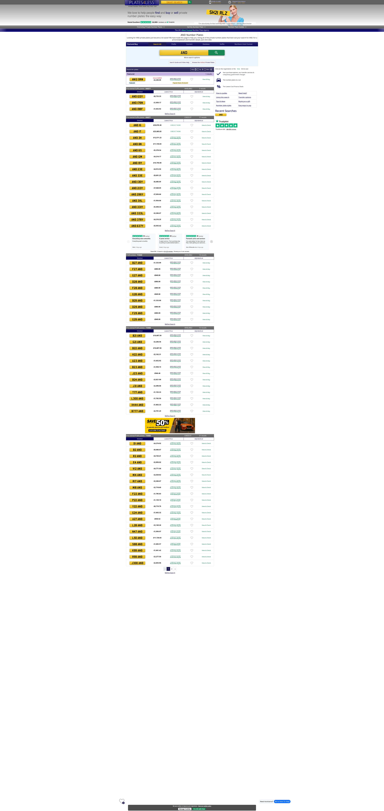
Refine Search (170, 114)
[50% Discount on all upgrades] (170, 425)
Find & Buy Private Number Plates (149, 27)
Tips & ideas (220, 101)
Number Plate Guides (236, 27)
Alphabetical (199, 92)
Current (189, 44)
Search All (157, 44)
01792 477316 (216, 3)
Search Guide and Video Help (179, 62)
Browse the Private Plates (203, 62)
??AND (139, 255)
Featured (132, 83)
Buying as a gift (244, 101)
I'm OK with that (199, 809)
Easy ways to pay (244, 105)
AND (221, 114)
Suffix (222, 44)
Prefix (174, 44)
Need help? (242, 93)
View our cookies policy (204, 806)
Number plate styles (223, 105)
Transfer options (244, 97)
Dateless (206, 44)
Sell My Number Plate (195, 27)
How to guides (221, 93)
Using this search (222, 97)
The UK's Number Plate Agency (192, 30)
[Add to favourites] (192, 79)
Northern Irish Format (243, 44)
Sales (234, 3)
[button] (163, 27)
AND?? (148, 88)
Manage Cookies (184, 809)
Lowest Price (168, 92)
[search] (190, 2)
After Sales (241, 3)
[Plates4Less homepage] (141, 2)
